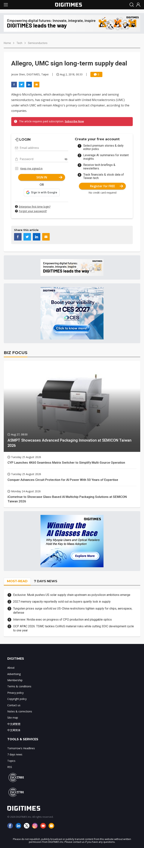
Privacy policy (15, 692)
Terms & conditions (19, 686)
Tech (19, 43)
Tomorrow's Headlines (21, 748)
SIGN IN (41, 177)
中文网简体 (13, 730)
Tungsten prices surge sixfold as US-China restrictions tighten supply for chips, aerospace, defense (72, 610)
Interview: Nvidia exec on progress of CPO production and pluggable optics (62, 619)
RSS (9, 767)
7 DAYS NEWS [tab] (45, 581)
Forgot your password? (33, 211)
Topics (11, 761)
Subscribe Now (74, 121)
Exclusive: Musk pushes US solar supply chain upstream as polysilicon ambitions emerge (71, 595)
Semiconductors (37, 43)
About (11, 667)
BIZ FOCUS (15, 352)
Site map (12, 717)
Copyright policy (17, 699)
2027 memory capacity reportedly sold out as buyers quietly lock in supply (62, 601)
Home (7, 43)
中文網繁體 (13, 724)
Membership (14, 680)
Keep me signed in (31, 168)
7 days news (14, 754)
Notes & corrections (19, 711)
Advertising (14, 674)
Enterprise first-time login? (34, 206)
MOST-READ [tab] (17, 581)
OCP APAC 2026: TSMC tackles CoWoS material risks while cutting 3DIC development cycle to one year (73, 628)
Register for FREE (102, 186)
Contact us (13, 705)
